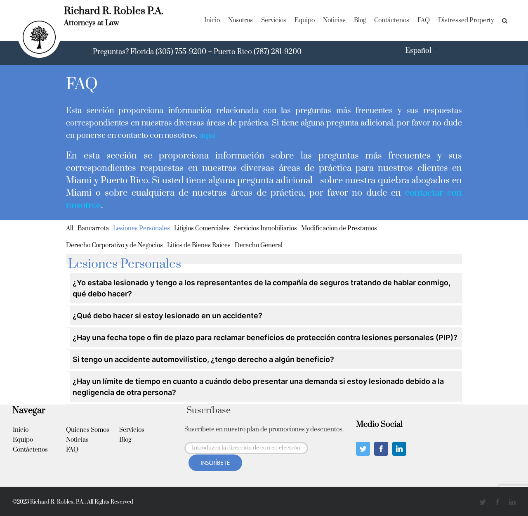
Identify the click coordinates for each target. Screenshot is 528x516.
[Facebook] (381, 449)
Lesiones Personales (141, 228)
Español (418, 50)
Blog (125, 440)
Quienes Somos (87, 430)
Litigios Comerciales (202, 228)
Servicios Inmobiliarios (265, 228)
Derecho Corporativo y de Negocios (114, 245)
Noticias (77, 440)
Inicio (20, 430)
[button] (504, 20)
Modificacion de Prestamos (339, 228)
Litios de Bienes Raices (199, 245)
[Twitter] (363, 449)
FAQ (72, 450)
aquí (207, 135)
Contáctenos (30, 450)
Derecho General (259, 245)
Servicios (131, 430)
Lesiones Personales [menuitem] (124, 264)
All (69, 228)
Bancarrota (93, 228)
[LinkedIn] (399, 449)
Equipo (23, 440)
